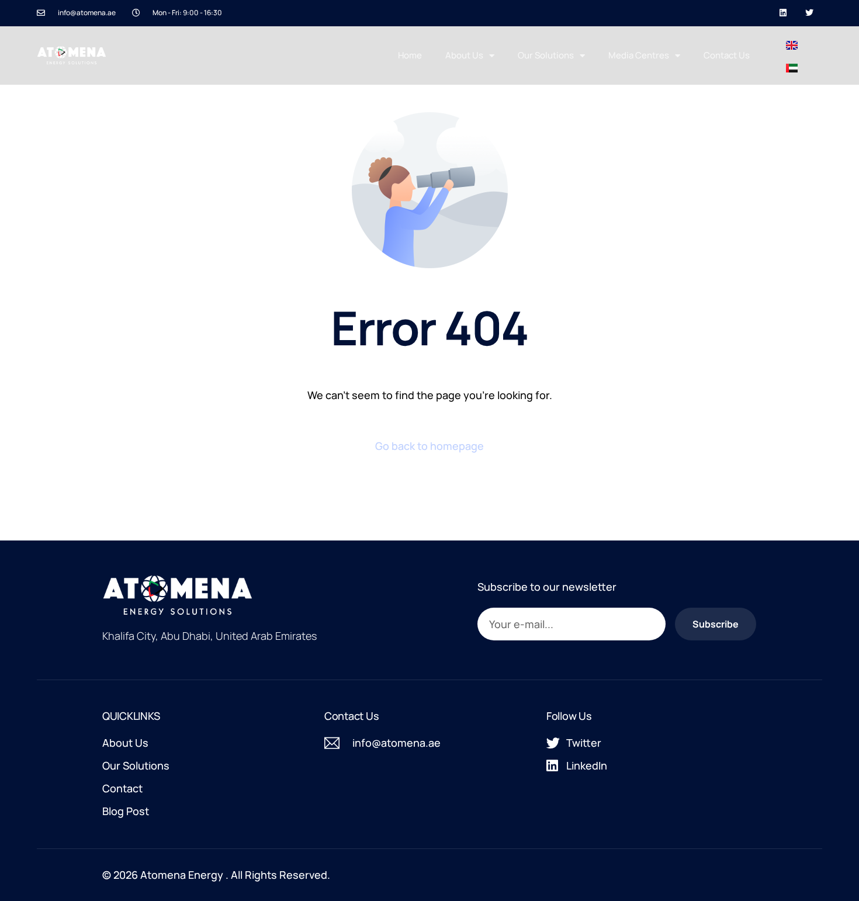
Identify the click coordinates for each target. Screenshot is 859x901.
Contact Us (727, 55)
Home (410, 55)
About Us (464, 55)
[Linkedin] (783, 13)
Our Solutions (546, 55)
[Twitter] (809, 13)
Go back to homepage (429, 446)
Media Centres (638, 55)
